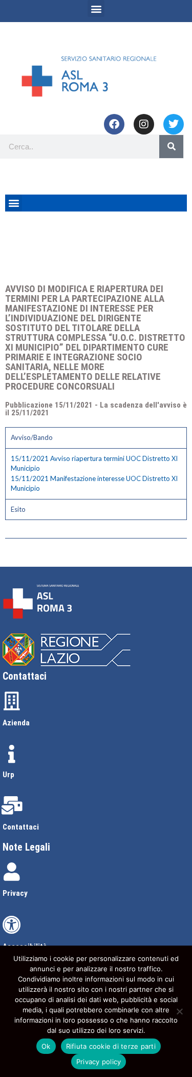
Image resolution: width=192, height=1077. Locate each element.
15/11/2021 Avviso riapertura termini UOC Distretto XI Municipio (94, 463)
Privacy (15, 893)
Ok (46, 1046)
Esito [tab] (18, 509)
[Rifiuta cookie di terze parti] (179, 1011)
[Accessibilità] (12, 925)
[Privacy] (12, 871)
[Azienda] (12, 701)
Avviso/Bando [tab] (32, 437)
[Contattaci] (12, 805)
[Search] (171, 146)
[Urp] (12, 754)
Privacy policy (98, 1061)
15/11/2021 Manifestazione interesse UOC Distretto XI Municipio (94, 483)
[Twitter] (173, 124)
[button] (96, 8)
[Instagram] (144, 124)
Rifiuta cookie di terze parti (111, 1046)
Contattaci (21, 827)
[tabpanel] (96, 473)
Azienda (16, 722)
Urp (8, 774)
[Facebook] (114, 124)
